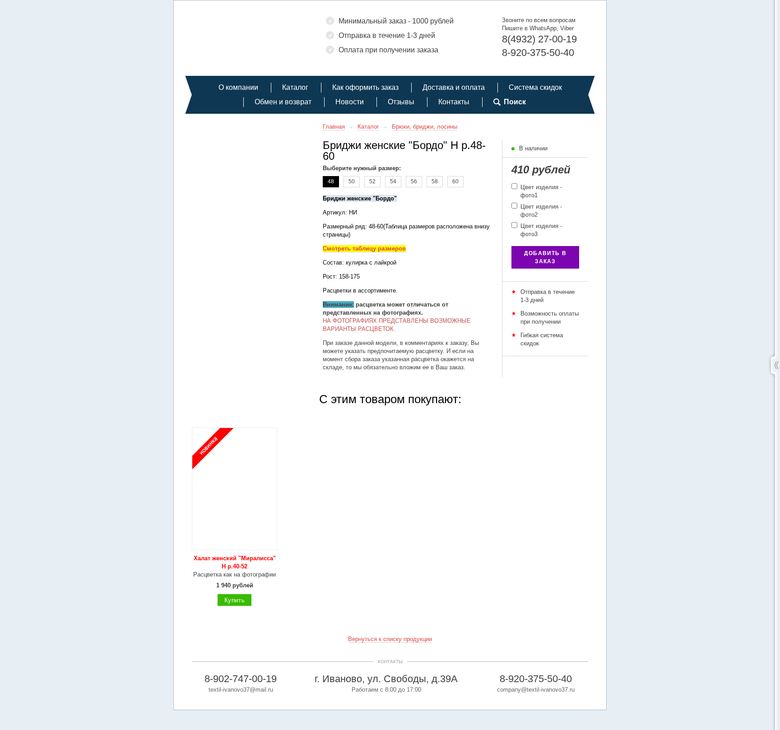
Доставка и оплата (453, 87)
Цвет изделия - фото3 (540, 230)
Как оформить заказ (365, 87)
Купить (234, 600)
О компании (238, 87)
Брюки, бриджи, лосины (424, 126)
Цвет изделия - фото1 (540, 191)
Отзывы (401, 102)
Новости (349, 102)
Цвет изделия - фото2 (540, 210)
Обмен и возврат (283, 102)
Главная (334, 126)
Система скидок (535, 87)
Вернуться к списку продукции (390, 639)
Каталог (295, 87)
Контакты (453, 102)
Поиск (515, 102)
